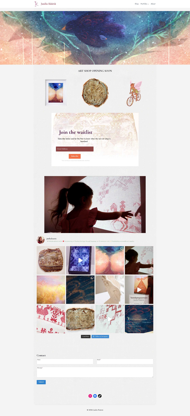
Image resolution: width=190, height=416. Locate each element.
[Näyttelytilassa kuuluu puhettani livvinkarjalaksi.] (51, 289)
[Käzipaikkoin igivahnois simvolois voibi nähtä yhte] (80, 319)
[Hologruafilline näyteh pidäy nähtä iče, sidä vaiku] (80, 289)
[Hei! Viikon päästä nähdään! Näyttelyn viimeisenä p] (139, 289)
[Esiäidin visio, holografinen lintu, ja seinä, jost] (139, 319)
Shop (137, 4)
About (153, 4)
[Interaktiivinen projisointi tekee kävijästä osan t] (109, 319)
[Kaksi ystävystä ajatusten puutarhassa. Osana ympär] (51, 260)
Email (99, 359)
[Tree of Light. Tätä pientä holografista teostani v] (80, 260)
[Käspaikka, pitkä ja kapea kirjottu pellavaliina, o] (51, 319)
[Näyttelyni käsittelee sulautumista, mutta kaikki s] (109, 289)
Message (40, 367)
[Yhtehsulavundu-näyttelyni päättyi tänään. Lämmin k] (139, 260)
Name (38, 359)
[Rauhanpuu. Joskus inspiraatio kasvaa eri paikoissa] (109, 260)
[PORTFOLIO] (95, 204)
